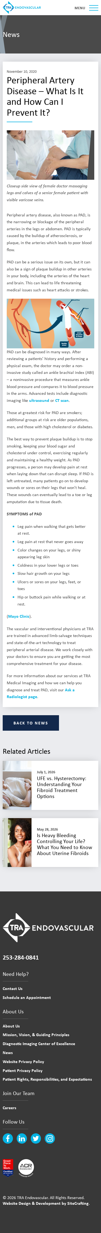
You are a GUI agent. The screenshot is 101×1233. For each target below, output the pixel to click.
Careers (9, 1108)
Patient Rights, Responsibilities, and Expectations (47, 1079)
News (8, 1052)
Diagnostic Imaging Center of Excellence (39, 1043)
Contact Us (12, 988)
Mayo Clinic (18, 616)
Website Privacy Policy (23, 1061)
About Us (11, 1026)
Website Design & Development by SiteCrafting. (46, 1203)
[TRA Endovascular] (23, 7)
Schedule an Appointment (27, 997)
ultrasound (39, 400)
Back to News (30, 723)
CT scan (62, 400)
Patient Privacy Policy (23, 1070)
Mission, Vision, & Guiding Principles (36, 1035)
